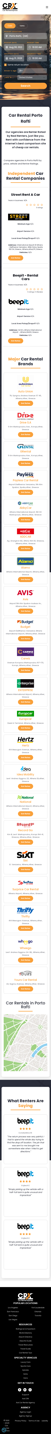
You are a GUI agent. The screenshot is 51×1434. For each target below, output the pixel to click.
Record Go (25, 830)
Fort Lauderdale (38, 1307)
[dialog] (4, 1430)
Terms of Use (34, 1421)
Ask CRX (25, 1398)
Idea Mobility (25, 774)
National (25, 802)
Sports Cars (26, 1366)
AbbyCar (26, 508)
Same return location (18, 64)
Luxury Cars (25, 1362)
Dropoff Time (34, 54)
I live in (8, 77)
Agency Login (25, 1412)
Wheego (25, 948)
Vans (22, 25)
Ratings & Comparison (25, 1329)
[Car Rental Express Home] (10, 7)
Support (25, 1394)
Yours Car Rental (25, 980)
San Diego (13, 1315)
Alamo (25, 568)
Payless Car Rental (25, 480)
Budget (25, 627)
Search (25, 86)
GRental (25, 451)
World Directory (25, 1333)
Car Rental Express (6, 1428)
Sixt (25, 860)
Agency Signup (25, 1416)
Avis (25, 599)
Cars (10, 25)
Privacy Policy (20, 1421)
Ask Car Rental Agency (25, 1402)
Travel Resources (25, 1345)
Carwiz (25, 658)
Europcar (25, 719)
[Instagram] (30, 1389)
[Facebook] (19, 1389)
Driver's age (10, 71)
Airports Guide (26, 1341)
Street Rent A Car (25, 194)
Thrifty (25, 916)
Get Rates (15, 258)
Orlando (38, 1311)
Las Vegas (13, 1319)
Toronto (38, 1315)
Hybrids (25, 1370)
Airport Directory (25, 1337)
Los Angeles (13, 1307)
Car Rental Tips (25, 1353)
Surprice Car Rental (25, 889)
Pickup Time (33, 42)
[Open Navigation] (47, 7)
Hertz (25, 745)
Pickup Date (10, 42)
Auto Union (25, 391)
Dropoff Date (11, 54)
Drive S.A (25, 422)
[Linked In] (24, 1389)
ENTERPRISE (25, 690)
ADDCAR (25, 537)
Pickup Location (13, 31)
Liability (45, 1421)
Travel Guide (25, 1349)
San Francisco (13, 1311)
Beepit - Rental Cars (25, 277)
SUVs (25, 1374)
